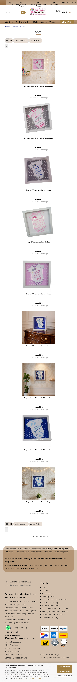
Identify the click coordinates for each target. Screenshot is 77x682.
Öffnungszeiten (48, 596)
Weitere (53, 22)
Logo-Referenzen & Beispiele (54, 599)
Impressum (47, 593)
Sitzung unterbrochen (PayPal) (55, 611)
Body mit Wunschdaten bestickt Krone (38, 242)
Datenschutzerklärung (35, 678)
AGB (44, 587)
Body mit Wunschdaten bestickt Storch (38, 190)
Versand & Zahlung (50, 602)
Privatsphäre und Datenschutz (55, 608)
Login (62, 2)
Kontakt (45, 590)
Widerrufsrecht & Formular (53, 614)
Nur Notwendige (65, 671)
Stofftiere (9, 22)
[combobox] (21, 40)
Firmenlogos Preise (21, 4)
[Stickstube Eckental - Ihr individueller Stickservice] (38, 11)
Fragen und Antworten (51, 605)
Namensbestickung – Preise (38, 4)
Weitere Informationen (65, 675)
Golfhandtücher (23, 22)
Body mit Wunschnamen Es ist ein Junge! (38, 502)
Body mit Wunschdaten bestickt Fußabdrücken (38, 86)
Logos (10, 4)
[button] (7, 40)
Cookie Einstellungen (51, 617)
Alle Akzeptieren (65, 666)
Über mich (67, 22)
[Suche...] (23, 12)
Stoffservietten (40, 22)
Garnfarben (53, 4)
